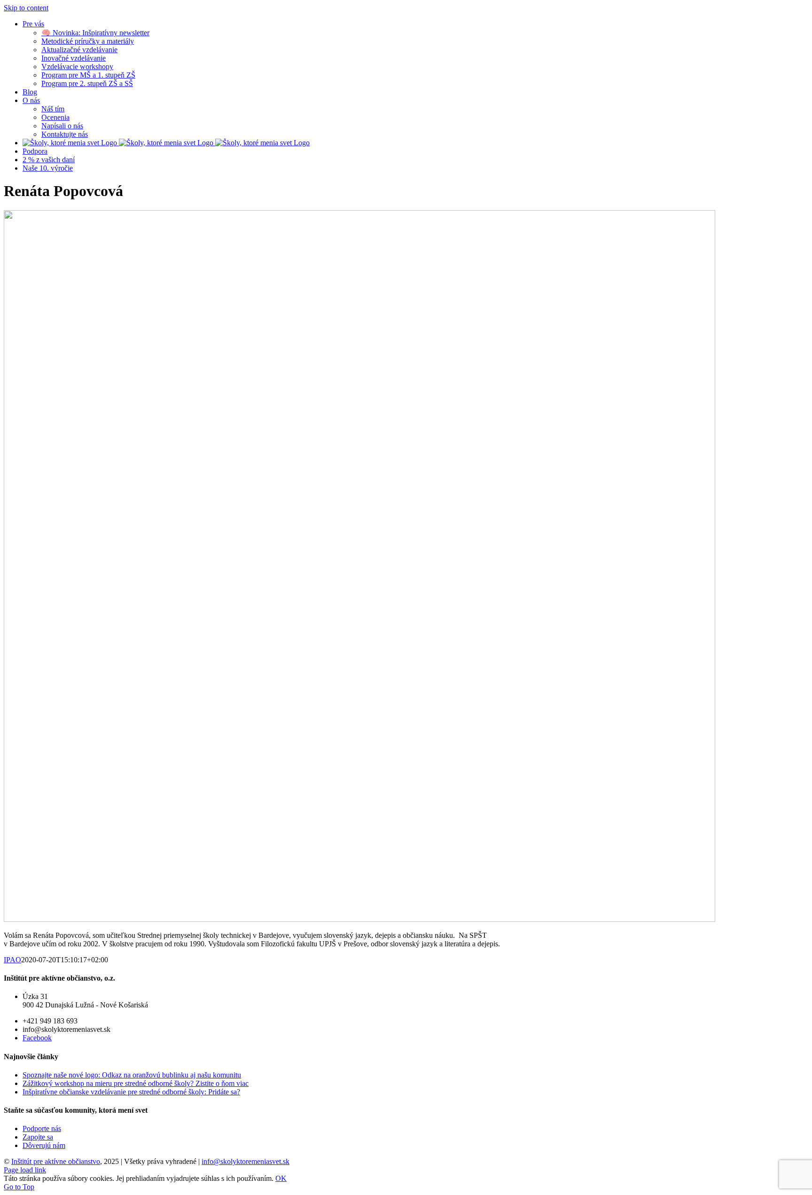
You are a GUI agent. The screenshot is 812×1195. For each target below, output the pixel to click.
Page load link (25, 1170)
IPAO (12, 960)
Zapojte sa (38, 1137)
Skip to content (26, 8)
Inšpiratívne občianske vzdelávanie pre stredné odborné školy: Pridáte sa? (131, 1092)
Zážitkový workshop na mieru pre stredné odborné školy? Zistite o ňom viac (136, 1083)
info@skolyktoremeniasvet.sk (245, 1161)
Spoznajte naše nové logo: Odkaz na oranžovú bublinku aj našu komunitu (132, 1075)
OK (281, 1178)
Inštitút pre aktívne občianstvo (55, 1161)
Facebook (37, 1038)
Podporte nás (42, 1128)
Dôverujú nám (44, 1145)
